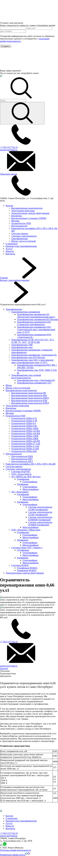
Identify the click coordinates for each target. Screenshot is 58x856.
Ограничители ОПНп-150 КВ (25, 433)
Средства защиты (19, 233)
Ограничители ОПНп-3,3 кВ (25, 446)
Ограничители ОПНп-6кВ (24, 451)
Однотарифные (30, 481)
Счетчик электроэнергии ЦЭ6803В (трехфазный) (40, 518)
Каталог (9, 205)
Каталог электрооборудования (14, 280)
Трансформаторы (19, 238)
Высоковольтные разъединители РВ (28, 393)
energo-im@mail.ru (8, 836)
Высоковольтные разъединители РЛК (29, 400)
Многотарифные (31, 489)
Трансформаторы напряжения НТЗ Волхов (37, 319)
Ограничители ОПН (21, 223)
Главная (4, 278)
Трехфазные (22, 484)
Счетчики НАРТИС (21, 471)
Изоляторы (16, 216)
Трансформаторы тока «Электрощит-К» (36, 380)
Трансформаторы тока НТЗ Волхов (28, 357)
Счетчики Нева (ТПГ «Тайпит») (26, 547)
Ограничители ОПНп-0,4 (23, 423)
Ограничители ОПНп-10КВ (24, 428)
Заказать (4, 668)
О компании (11, 243)
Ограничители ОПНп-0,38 (24, 421)
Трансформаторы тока (22, 347)
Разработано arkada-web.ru (12, 854)
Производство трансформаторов (21, 246)
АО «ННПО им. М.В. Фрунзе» (26, 476)
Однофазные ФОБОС (27, 568)
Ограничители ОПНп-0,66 (24, 426)
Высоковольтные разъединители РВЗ (29, 395)
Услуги (9, 248)
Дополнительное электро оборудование (30, 213)
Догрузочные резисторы (23, 210)
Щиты (9, 385)
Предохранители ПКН (22, 456)
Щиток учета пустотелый (23, 241)
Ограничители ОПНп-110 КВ (25, 431)
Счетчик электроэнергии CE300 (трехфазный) (40, 508)
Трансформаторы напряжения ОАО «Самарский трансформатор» (34, 323)
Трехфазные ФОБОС (27, 570)
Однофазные (23, 479)
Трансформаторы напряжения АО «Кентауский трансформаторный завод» (36, 315)
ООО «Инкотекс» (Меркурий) (25, 530)
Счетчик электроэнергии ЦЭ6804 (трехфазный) (40, 523)
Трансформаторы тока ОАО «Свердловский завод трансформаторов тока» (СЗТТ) (32, 361)
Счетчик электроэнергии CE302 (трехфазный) (40, 513)
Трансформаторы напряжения (25, 312)
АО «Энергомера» (20, 492)
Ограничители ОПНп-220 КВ (25, 441)
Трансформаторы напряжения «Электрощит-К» (34, 355)
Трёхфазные (22, 502)
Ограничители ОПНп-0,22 (24, 418)
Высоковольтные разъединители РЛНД (30, 403)
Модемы (15, 221)
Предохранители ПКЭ (22, 461)
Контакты (10, 254)
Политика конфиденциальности (15, 850)
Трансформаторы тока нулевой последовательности (26, 376)
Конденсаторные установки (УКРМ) (28, 218)
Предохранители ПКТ (22, 459)
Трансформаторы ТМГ (22, 345)
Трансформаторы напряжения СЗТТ (34, 383)
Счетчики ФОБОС (20, 565)
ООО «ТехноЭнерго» (21, 474)
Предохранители (19, 226)
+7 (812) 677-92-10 (9, 833)
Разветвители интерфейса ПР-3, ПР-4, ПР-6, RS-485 (31, 464)
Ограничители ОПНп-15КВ (24, 436)
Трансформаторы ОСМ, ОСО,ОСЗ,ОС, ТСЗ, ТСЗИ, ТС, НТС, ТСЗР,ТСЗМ (32, 340)
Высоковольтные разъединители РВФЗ (30, 398)
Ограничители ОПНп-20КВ (24, 438)
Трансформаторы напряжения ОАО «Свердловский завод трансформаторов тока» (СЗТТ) (36, 329)
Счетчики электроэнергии (24, 236)
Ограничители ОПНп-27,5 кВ (25, 443)
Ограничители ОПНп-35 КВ (25, 449)
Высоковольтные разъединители (27, 208)
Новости (10, 251)
